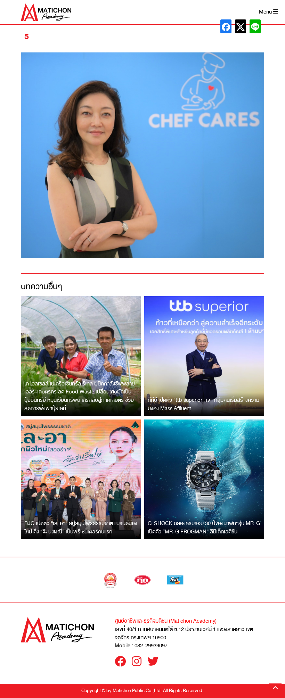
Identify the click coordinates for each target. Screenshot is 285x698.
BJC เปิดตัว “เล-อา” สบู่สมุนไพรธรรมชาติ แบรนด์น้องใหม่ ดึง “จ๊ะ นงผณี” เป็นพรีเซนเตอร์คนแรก (80, 527)
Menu (266, 12)
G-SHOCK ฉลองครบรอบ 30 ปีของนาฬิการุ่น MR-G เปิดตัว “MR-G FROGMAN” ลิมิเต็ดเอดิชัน (204, 527)
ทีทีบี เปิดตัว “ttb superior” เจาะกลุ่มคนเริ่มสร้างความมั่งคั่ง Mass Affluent (203, 404)
